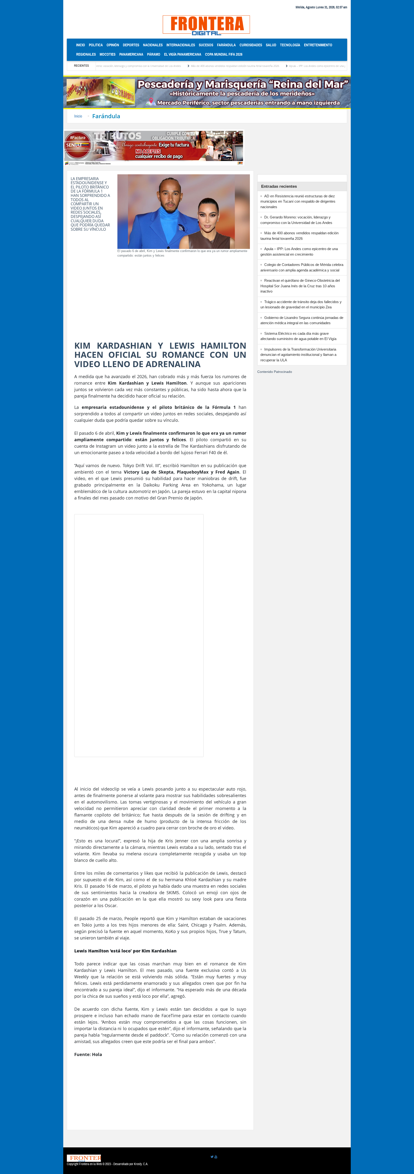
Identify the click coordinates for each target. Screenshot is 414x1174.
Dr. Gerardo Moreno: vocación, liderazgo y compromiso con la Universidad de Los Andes (100, 66)
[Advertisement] (160, 300)
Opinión (113, 45)
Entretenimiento (318, 45)
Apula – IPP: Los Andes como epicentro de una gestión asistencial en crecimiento (307, 66)
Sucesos (206, 45)
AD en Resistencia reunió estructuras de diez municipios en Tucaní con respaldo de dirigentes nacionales (297, 201)
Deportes (131, 45)
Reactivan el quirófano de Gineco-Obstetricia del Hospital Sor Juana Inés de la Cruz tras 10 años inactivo (300, 285)
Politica (96, 45)
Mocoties (107, 54)
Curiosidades (251, 45)
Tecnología (290, 45)
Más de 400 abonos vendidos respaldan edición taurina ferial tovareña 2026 (206, 66)
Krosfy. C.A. (141, 1164)
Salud (271, 45)
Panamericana (131, 54)
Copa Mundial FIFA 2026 (223, 54)
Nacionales (153, 45)
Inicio (81, 44)
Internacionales (181, 45)
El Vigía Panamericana (182, 54)
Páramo (153, 54)
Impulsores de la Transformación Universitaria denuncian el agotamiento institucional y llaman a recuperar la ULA (298, 354)
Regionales (86, 54)
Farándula (226, 45)
